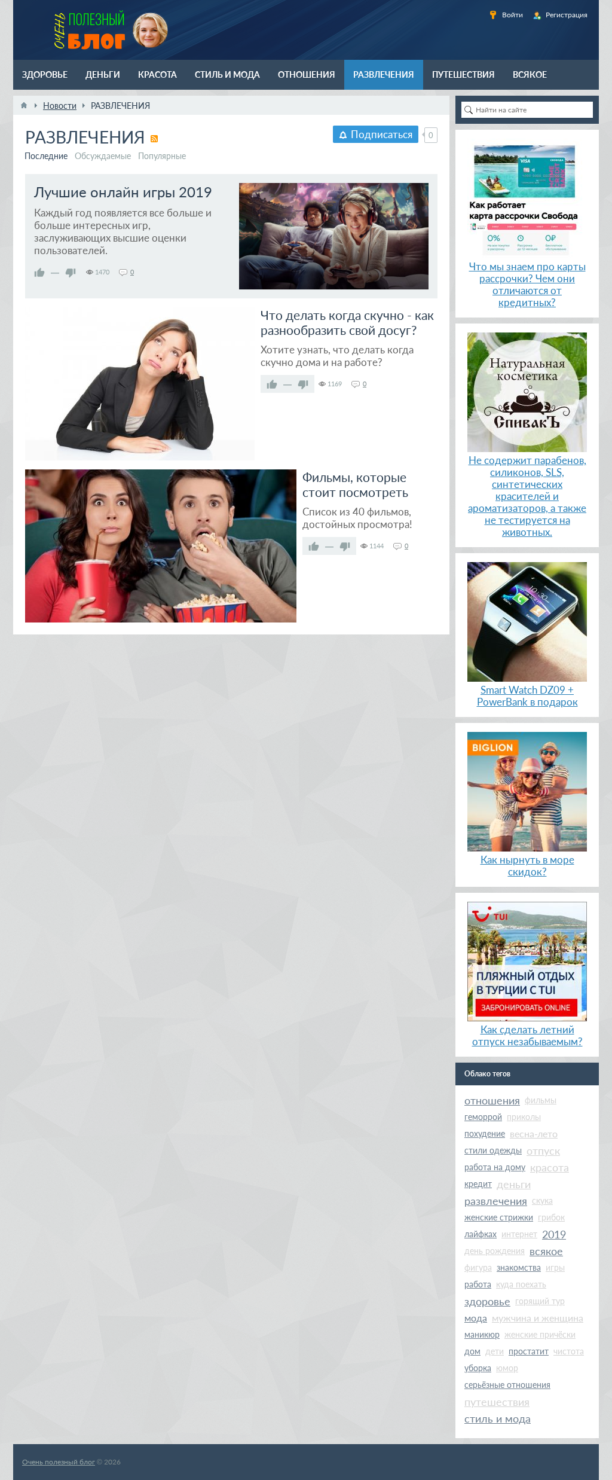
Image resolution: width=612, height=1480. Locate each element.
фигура (478, 1267)
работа (477, 1284)
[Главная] (24, 105)
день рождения (494, 1251)
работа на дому (494, 1167)
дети (494, 1351)
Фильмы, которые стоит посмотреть (355, 484)
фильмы (540, 1100)
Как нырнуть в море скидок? (527, 865)
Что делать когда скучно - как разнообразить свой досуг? (347, 322)
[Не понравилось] (70, 272)
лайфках (480, 1234)
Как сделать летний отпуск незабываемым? (527, 1035)
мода (475, 1317)
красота (549, 1167)
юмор (507, 1368)
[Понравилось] (39, 272)
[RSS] (154, 139)
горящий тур (540, 1301)
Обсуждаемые (103, 156)
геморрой (483, 1117)
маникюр (482, 1334)
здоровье (487, 1301)
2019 (554, 1234)
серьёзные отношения (507, 1385)
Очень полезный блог (58, 1461)
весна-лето (534, 1133)
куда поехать (521, 1284)
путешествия (497, 1401)
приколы (524, 1117)
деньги (514, 1184)
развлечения (495, 1200)
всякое (546, 1251)
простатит (529, 1351)
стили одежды (493, 1150)
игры (555, 1267)
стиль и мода (497, 1418)
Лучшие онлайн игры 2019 (123, 191)
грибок (551, 1217)
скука (542, 1200)
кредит (478, 1184)
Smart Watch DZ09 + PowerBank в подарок (527, 695)
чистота (568, 1351)
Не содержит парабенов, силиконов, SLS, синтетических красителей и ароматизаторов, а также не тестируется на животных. (527, 496)
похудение (484, 1133)
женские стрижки (498, 1217)
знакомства (519, 1267)
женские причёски (540, 1334)
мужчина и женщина (537, 1317)
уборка (477, 1368)
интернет (519, 1234)
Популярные (162, 156)
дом (472, 1351)
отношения (492, 1100)
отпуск (543, 1150)
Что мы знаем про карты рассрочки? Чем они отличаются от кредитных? (527, 284)
